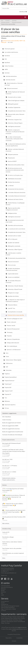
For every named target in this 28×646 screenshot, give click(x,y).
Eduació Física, (17, 618)
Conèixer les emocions (14, 182)
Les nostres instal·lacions (11, 52)
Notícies (4, 485)
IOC (2, 593)
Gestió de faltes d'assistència (7, 607)
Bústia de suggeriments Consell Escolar (12, 431)
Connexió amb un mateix (14, 97)
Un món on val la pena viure (15, 175)
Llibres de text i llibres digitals (13, 360)
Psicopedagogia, (21, 621)
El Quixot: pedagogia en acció (14, 318)
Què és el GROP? (12, 161)
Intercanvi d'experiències (13, 339)
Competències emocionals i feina (16, 111)
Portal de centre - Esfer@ (10, 609)
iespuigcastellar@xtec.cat (10, 573)
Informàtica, (15, 620)
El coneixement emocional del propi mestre (15, 221)
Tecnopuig (9, 332)
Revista (3, 590)
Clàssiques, (7, 618)
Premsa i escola (10, 325)
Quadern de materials (13, 242)
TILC (5, 398)
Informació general (9, 48)
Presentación (11, 158)
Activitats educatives (11, 76)
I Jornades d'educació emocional (16, 192)
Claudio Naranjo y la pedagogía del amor (15, 203)
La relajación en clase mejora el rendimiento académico (15, 300)
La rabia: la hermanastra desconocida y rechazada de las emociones (14, 138)
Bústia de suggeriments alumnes (11, 428)
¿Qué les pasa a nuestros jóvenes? (13, 253)
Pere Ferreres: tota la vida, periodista (11, 548)
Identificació (22, 11)
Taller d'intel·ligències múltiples (16, 100)
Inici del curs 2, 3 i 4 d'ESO (9, 472)
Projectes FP (7, 394)
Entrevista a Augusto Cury (15, 119)
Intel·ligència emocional (14, 126)
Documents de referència (7, 587)
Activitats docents (5, 22)
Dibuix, (11, 618)
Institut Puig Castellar (11, 565)
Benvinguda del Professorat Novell (11, 443)
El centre (7, 20)
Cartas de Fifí (5, 532)
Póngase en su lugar (13, 293)
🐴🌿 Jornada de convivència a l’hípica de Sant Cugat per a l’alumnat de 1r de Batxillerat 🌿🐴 (13, 497)
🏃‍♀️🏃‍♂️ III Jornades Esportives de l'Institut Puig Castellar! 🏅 (13, 489)
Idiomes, (11, 620)
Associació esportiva (9, 404)
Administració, (4, 616)
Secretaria (7, 55)
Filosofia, (23, 618)
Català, (18, 616)
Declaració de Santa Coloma (15, 199)
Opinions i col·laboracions (13, 349)
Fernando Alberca (12, 305)
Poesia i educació (11, 322)
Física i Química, (4, 620)
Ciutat (7, 356)
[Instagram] (8, 578)
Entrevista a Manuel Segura (15, 123)
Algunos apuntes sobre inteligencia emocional (13, 209)
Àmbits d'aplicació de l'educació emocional (15, 92)
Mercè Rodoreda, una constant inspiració (13, 553)
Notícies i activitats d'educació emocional (15, 150)
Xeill (6, 367)
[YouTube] (12, 578)
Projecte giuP (7, 384)
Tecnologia (7, 623)
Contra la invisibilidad (13, 277)
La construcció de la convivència (16, 229)
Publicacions (8, 363)
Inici (2, 20)
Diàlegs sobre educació (12, 342)
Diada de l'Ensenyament (12, 329)
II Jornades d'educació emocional (17, 196)
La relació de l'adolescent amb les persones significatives (16, 144)
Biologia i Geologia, (12, 616)
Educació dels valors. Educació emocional (15, 115)
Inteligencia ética (12, 213)
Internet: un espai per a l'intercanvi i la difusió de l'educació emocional (15, 131)
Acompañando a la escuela (15, 312)
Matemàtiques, (9, 621)
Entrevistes (8, 370)
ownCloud (3, 610)
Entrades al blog (6, 528)
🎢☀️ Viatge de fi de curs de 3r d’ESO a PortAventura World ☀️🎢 (12, 504)
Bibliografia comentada (14, 246)
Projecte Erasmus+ (9, 380)
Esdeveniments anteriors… (9, 478)
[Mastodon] (2, 578)
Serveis (4, 598)
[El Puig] (14, 3)
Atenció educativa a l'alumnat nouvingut (13, 84)
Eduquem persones (13, 154)
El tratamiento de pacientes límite (16, 258)
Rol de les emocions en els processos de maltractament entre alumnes (15, 170)
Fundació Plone (4, 629)
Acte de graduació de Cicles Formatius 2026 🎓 (13, 517)
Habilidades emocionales (14, 178)
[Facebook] (5, 578)
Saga (2, 609)
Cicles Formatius (8, 66)
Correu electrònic (5, 601)
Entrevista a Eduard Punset (15, 289)
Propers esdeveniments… (8, 480)
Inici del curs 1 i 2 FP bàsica (9, 465)
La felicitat (11, 185)
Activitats (14, 20)
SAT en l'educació (12, 239)
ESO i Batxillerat (6, 416)
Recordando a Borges (8, 537)
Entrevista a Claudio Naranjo (15, 286)
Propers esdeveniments (8, 439)
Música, (15, 621)
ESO (5, 59)
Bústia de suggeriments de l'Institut (11, 422)
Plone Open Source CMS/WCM (10, 627)
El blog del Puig (4, 604)
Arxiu (6, 353)
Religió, (2, 623)
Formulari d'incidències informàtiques (12, 434)
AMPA (6, 69)
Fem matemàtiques (11, 346)
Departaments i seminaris (14, 614)
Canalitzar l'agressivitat (14, 107)
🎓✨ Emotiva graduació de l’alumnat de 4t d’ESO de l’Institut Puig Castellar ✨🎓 (13, 511)
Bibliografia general (13, 104)
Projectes (9, 336)
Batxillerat (7, 62)
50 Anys (6, 408)
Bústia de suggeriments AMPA (10, 425)
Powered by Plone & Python (14, 634)
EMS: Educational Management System (10, 606)
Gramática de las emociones (15, 225)
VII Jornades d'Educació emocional (13, 281)
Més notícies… (6, 523)
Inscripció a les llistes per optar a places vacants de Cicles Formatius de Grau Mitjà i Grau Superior (13, 451)
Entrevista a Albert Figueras (15, 249)
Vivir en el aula (12, 265)
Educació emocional (16, 22)
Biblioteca (7, 401)
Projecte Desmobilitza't (10, 377)
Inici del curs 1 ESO (7, 459)
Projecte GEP (7, 387)
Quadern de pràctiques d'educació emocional (13, 269)
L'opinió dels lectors (13, 273)
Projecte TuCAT (8, 391)
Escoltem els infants (13, 296)
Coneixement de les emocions (16, 189)
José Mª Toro (11, 308)
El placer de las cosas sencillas (15, 315)
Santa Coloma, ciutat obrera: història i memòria (12, 542)
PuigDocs (7, 373)
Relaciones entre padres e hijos (16, 165)
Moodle (3, 602)
